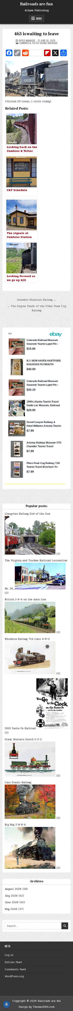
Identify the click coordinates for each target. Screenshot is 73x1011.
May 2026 (11, 909)
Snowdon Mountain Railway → (36, 300)
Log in (9, 955)
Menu (39, 18)
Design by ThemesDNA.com (37, 1007)
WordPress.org (14, 976)
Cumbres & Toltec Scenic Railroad (38, 43)
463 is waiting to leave (36, 34)
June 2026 (11, 902)
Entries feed (13, 962)
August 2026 (13, 889)
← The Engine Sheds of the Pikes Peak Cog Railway (36, 308)
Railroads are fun (36, 4)
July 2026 (11, 896)
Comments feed (15, 969)
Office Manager (27, 40)
